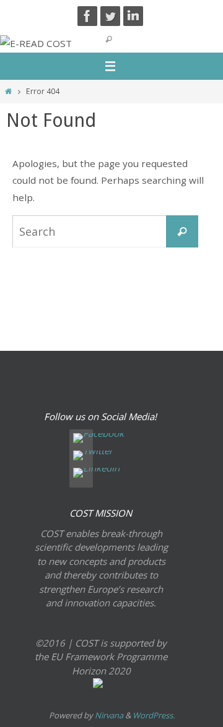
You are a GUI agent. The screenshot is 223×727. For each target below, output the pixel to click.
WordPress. (154, 715)
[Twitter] (110, 16)
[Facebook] (87, 16)
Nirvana (109, 715)
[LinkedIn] (133, 16)
